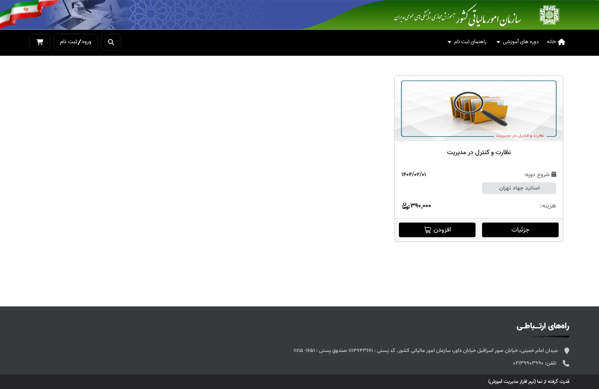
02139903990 (529, 363)
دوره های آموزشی (521, 41)
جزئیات (520, 230)
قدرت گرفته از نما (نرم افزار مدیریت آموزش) (528, 381)
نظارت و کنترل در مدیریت (479, 152)
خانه (551, 41)
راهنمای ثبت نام (470, 41)
